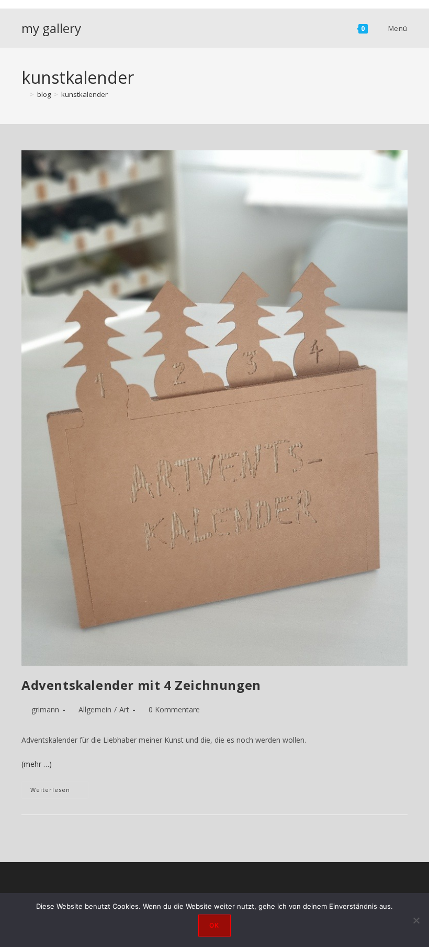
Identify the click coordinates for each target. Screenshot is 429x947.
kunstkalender (84, 94)
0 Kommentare (174, 709)
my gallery (51, 28)
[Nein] (416, 920)
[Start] (24, 94)
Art (124, 709)
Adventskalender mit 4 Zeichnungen (141, 684)
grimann (45, 709)
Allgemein (94, 709)
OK (214, 925)
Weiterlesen (59, 792)
